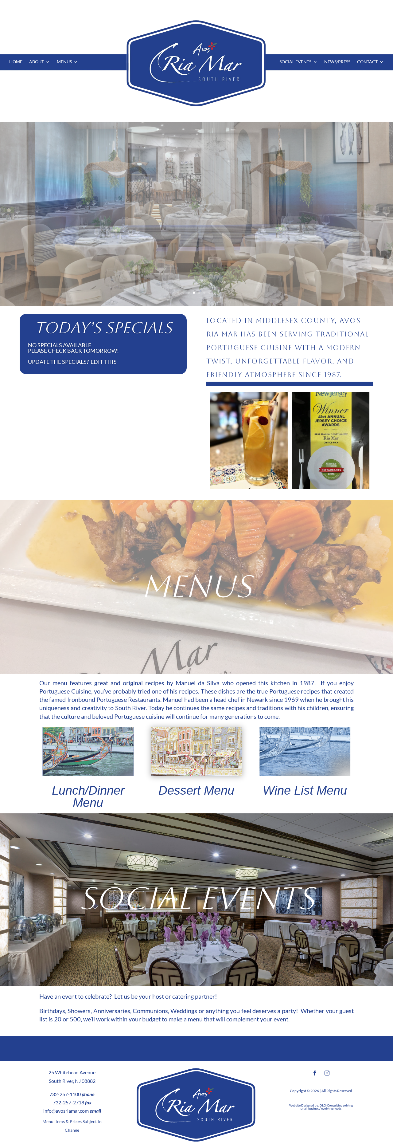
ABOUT (36, 62)
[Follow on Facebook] (315, 1073)
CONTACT (367, 62)
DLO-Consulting (331, 1105)
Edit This (104, 361)
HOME (15, 62)
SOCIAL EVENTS (295, 62)
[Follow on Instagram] (327, 1073)
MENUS (64, 62)
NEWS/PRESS (337, 62)
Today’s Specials (103, 328)
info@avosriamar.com (66, 1111)
